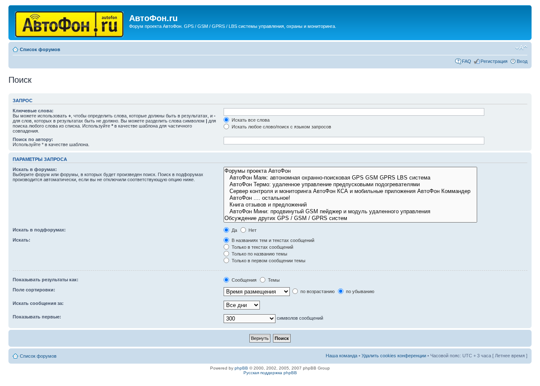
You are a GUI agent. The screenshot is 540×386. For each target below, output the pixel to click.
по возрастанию (317, 291)
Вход (522, 61)
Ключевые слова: (33, 110)
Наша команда (341, 355)
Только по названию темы (258, 253)
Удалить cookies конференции (394, 355)
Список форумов (40, 49)
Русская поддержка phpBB (270, 372)
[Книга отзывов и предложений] (350, 204)
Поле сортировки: (34, 289)
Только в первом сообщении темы (267, 260)
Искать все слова (250, 119)
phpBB (241, 368)
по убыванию (359, 291)
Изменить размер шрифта (521, 48)
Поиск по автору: (33, 139)
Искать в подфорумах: (39, 229)
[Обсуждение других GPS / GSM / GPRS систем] (350, 218)
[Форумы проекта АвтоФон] (350, 171)
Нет (251, 230)
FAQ (466, 61)
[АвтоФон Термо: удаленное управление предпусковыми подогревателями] (350, 184)
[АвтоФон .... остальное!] (350, 198)
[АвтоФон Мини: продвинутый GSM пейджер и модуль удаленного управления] (350, 211)
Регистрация (494, 61)
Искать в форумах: (35, 169)
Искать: (21, 239)
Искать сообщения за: (38, 303)
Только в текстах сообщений (261, 247)
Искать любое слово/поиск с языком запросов (280, 126)
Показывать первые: (37, 316)
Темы (273, 280)
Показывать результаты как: (45, 279)
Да (233, 230)
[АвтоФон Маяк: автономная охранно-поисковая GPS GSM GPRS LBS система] (350, 177)
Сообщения (243, 280)
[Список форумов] (70, 22)
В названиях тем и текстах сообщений (272, 240)
